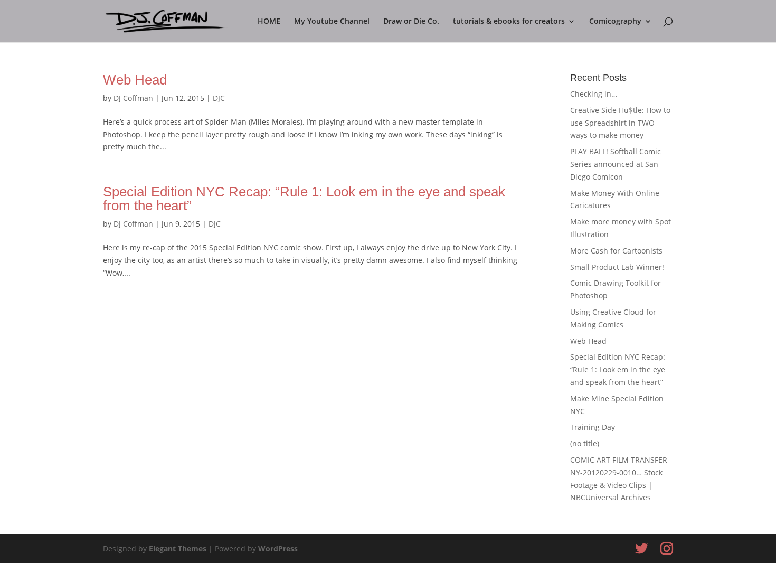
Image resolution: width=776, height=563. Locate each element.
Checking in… (593, 94)
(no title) (584, 443)
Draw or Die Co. (411, 21)
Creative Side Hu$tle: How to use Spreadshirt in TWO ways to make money (620, 122)
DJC (219, 98)
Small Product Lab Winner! (617, 267)
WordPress (278, 548)
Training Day (592, 427)
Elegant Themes (177, 548)
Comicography (615, 21)
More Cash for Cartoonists (616, 251)
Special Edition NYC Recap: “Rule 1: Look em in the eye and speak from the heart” (304, 198)
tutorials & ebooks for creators (509, 21)
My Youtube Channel (332, 21)
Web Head (135, 80)
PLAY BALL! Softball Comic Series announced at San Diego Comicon (615, 164)
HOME (269, 21)
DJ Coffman (133, 98)
